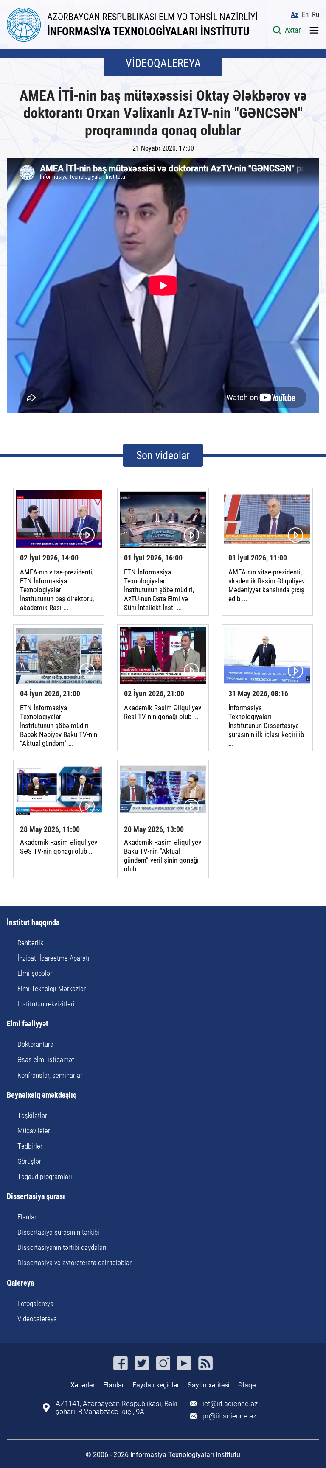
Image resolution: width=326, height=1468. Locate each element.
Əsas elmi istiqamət (45, 1059)
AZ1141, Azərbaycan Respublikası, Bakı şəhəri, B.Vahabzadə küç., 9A (116, 1408)
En (305, 14)
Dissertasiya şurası (36, 1197)
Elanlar (27, 1217)
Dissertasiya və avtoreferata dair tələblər (74, 1262)
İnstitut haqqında (33, 923)
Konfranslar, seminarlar (49, 1075)
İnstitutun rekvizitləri (46, 1004)
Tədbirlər (29, 1146)
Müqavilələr (33, 1130)
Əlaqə (247, 1385)
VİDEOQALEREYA (163, 63)
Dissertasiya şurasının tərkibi (58, 1232)
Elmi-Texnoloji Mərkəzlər (51, 988)
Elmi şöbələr (34, 973)
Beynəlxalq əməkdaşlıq (42, 1095)
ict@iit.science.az (230, 1404)
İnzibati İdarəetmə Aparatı (53, 958)
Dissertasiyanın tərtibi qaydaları (62, 1247)
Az (294, 14)
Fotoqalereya (35, 1303)
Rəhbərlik (30, 943)
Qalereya (20, 1283)
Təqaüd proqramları (44, 1176)
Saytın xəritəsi (209, 1385)
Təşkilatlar (32, 1115)
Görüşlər (29, 1161)
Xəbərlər (82, 1385)
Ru (315, 14)
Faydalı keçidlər (155, 1385)
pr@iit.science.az (229, 1416)
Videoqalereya (37, 1318)
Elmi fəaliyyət (27, 1024)
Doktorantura (35, 1044)
